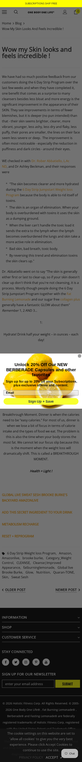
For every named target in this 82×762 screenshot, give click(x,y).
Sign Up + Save (41, 401)
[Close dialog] (79, 355)
